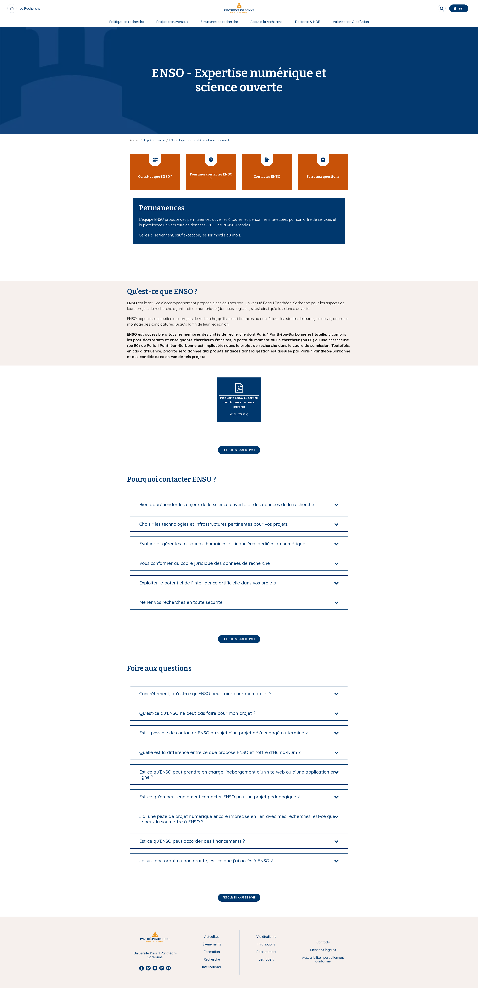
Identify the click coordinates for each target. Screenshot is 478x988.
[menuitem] (126, 22)
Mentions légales (323, 950)
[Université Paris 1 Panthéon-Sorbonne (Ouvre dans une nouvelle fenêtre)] (239, 8)
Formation (212, 952)
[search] (442, 8)
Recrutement (266, 952)
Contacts (323, 942)
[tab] (239, 504)
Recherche (212, 960)
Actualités (211, 937)
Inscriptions (266, 944)
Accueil (134, 140)
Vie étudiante (266, 937)
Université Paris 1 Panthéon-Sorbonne (155, 955)
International (212, 967)
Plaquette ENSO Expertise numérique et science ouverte (239, 402)
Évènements (211, 944)
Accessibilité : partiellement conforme (323, 959)
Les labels (266, 960)
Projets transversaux (172, 22)
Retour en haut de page (239, 450)
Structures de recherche (219, 22)
